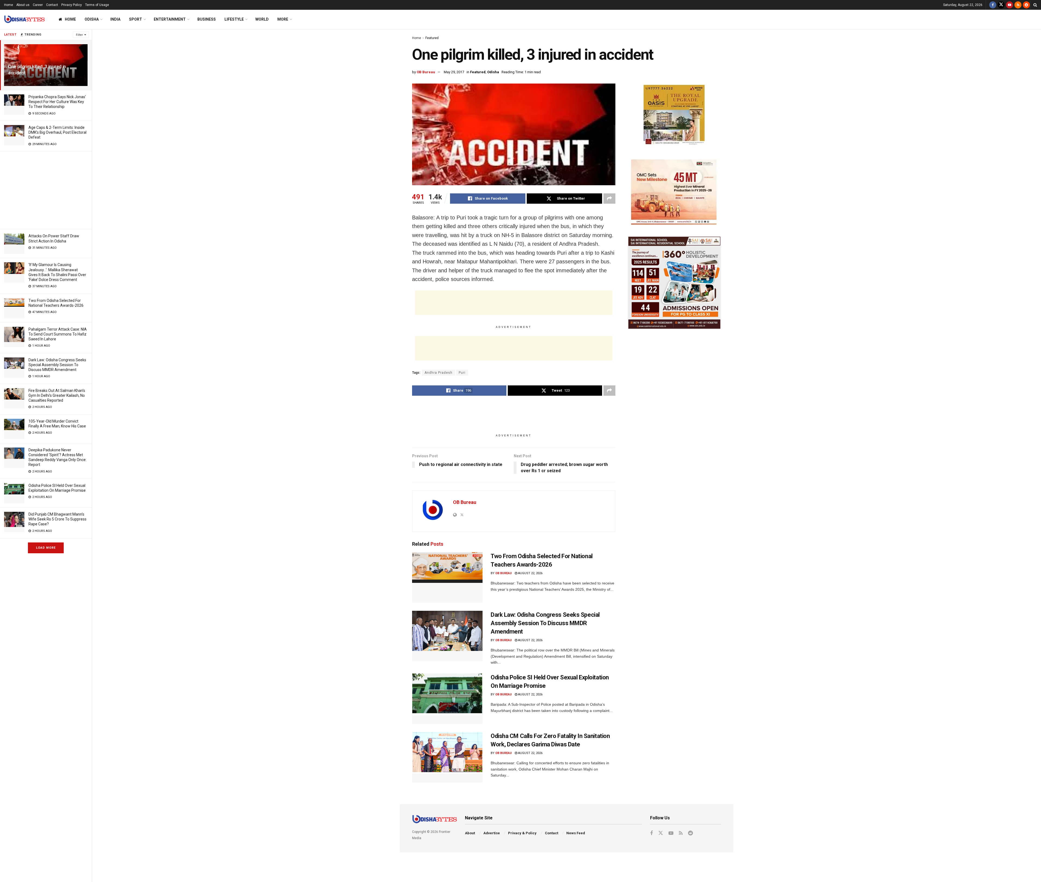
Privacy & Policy (522, 833)
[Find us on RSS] (1017, 5)
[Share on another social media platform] (609, 198)
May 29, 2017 (454, 72)
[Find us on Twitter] (1001, 5)
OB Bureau (426, 72)
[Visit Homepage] (24, 19)
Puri (462, 373)
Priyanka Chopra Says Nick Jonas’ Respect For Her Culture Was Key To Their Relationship (57, 102)
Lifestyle (234, 19)
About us (23, 5)
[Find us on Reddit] (1026, 5)
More (282, 19)
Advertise (491, 833)
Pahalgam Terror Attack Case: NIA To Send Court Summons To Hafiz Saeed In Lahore (57, 334)
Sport (135, 19)
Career (38, 5)
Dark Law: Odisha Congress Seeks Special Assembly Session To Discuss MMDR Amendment (57, 365)
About (470, 833)
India (115, 19)
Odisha (92, 19)
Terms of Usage (97, 5)
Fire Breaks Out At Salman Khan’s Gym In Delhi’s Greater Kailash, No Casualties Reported (56, 395)
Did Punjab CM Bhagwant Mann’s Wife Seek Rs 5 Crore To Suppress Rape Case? (57, 519)
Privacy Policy (71, 5)
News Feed (575, 833)
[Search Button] (1035, 5)
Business (206, 19)
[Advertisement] (45, 189)
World (262, 19)
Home (8, 5)
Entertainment (170, 19)
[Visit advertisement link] (674, 116)
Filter (79, 35)
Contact (52, 5)
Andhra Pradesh (438, 373)
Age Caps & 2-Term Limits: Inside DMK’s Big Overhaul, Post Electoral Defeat (57, 132)
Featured (432, 38)
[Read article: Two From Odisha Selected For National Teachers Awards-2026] (447, 577)
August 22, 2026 (529, 573)
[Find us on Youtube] (1009, 5)
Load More (46, 547)
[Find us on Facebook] (992, 5)
